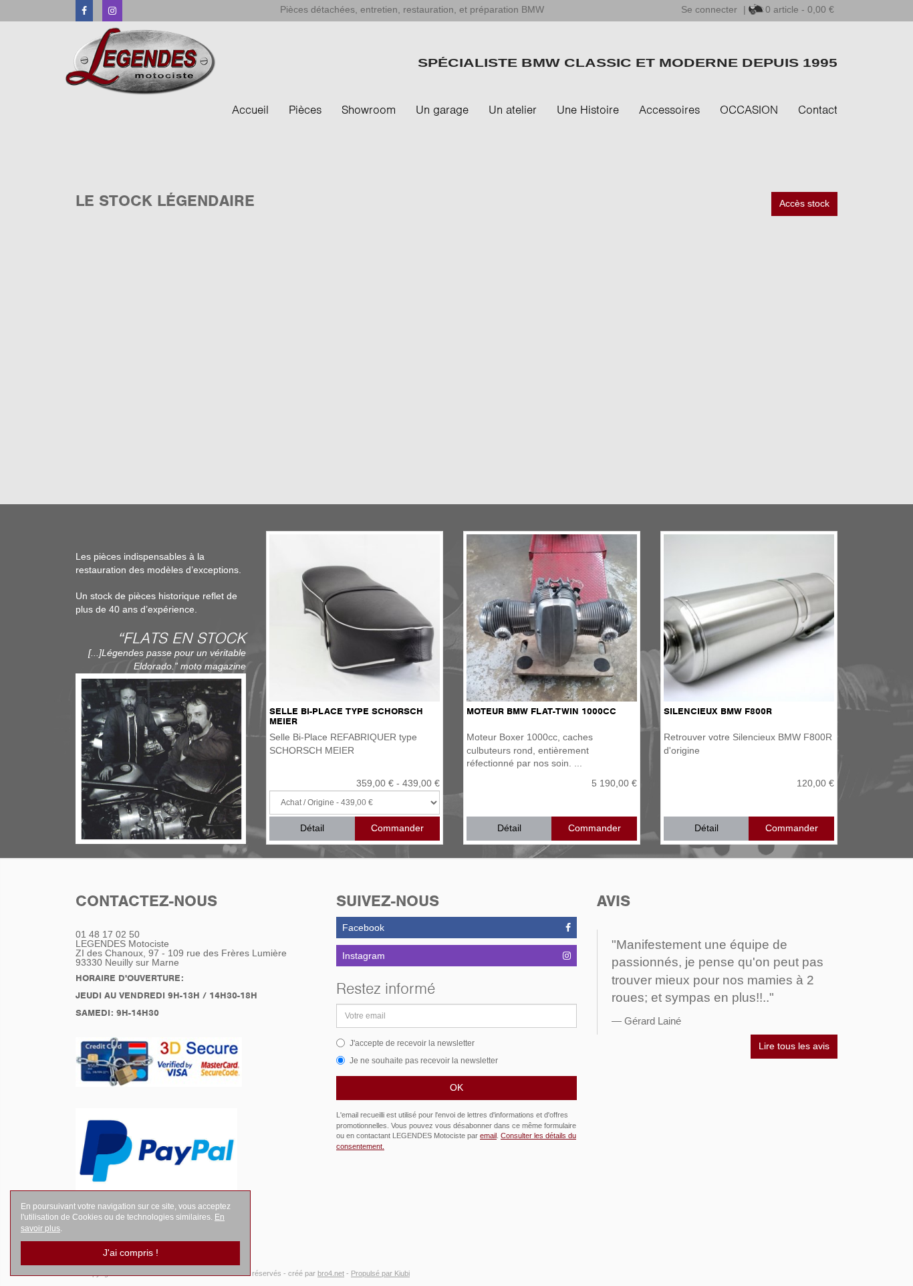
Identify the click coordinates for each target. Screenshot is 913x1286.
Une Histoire (588, 109)
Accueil (250, 109)
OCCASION (749, 109)
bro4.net (330, 1273)
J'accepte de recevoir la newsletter (412, 1043)
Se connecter (709, 9)
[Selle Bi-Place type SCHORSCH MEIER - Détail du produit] (354, 618)
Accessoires (669, 109)
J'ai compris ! (130, 1252)
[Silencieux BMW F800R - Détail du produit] (749, 618)
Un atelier (513, 109)
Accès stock (804, 203)
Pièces (305, 109)
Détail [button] (312, 828)
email (488, 1136)
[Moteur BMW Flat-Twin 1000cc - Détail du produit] (552, 618)
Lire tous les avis (794, 1046)
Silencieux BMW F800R (718, 711)
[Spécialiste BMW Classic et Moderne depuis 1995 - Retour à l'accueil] (141, 61)
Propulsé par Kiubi (380, 1273)
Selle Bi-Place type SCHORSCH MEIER (346, 716)
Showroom (369, 109)
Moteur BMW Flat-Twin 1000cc (541, 711)
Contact (817, 109)
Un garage (442, 109)
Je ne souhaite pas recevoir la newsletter (424, 1060)
